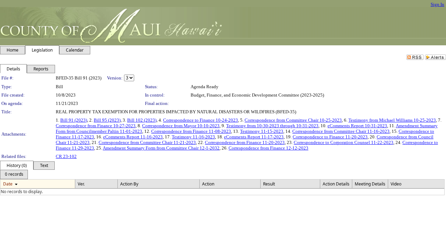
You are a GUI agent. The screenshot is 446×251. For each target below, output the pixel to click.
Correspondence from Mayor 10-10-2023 (181, 125)
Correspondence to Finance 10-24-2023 (200, 120)
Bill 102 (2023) (141, 120)
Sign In (437, 4)
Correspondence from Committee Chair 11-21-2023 (147, 142)
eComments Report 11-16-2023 (133, 136)
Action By (129, 184)
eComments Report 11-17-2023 (254, 136)
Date (8, 184)
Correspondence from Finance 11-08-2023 (191, 131)
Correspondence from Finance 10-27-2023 (96, 125)
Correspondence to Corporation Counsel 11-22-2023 (343, 142)
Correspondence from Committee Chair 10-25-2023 (293, 120)
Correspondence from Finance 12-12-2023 (268, 148)
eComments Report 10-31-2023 (357, 125)
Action (208, 184)
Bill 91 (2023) (73, 120)
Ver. (81, 184)
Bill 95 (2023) (107, 120)
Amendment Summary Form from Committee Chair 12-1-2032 (161, 148)
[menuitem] (14, 174)
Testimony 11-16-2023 (193, 136)
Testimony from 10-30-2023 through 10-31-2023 (272, 125)
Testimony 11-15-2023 (261, 131)
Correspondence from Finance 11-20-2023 (245, 142)
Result (269, 184)
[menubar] (14, 174)
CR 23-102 (66, 156)
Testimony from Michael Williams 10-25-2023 (392, 120)
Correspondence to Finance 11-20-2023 (330, 136)
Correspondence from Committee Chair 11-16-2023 (341, 131)
